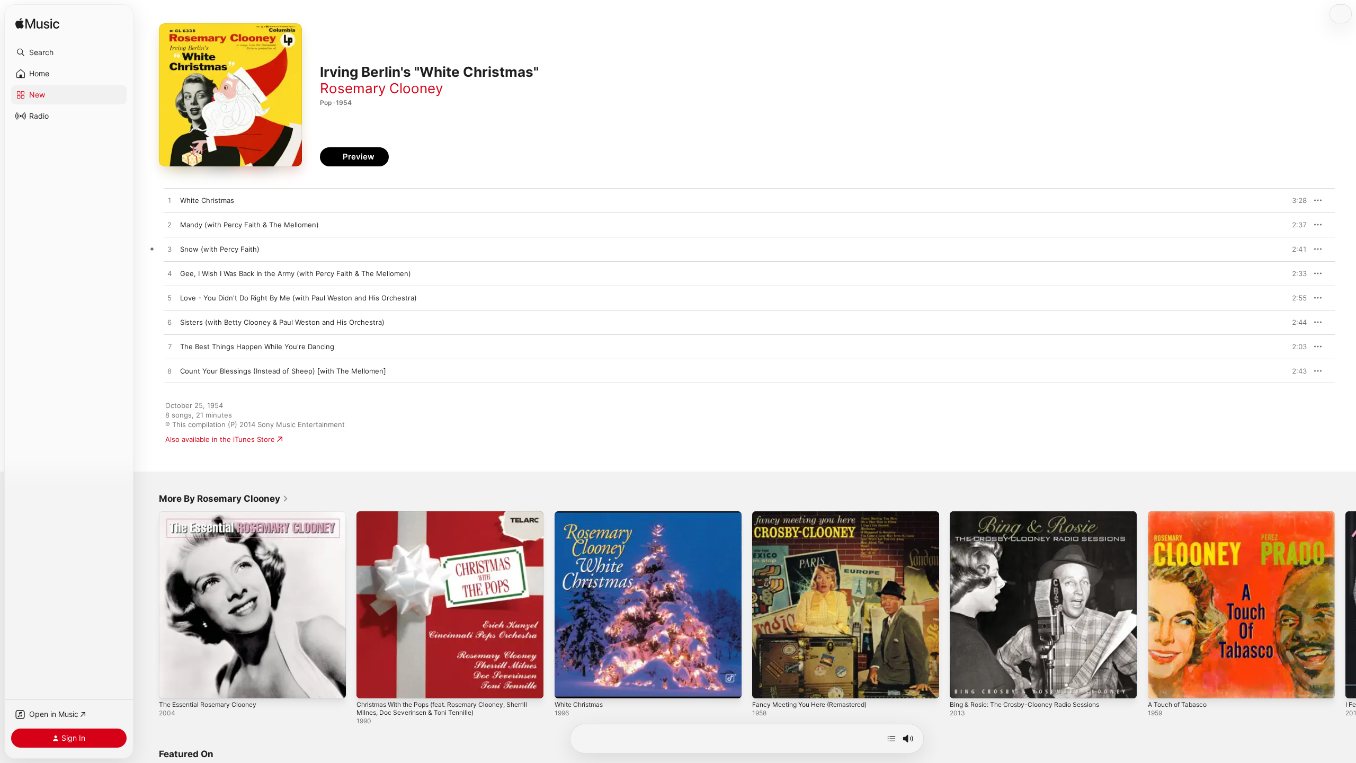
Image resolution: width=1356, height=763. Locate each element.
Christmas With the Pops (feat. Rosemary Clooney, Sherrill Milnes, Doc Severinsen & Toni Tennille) (440, 519)
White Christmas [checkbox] (207, 200)
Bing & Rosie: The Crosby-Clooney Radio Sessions (1032, 515)
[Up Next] (891, 738)
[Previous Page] (148, 605)
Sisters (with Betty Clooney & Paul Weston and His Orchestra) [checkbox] (282, 322)
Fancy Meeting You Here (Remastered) (817, 515)
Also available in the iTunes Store (220, 439)
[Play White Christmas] (568, 685)
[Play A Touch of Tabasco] (1161, 685)
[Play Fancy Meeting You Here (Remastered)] (765, 685)
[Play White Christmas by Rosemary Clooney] (169, 201)
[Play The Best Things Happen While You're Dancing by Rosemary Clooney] (169, 347)
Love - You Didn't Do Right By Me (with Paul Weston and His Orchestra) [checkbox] (298, 298)
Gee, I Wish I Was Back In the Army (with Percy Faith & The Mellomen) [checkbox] (295, 273)
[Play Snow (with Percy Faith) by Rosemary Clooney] (169, 249)
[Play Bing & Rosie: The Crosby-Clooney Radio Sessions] (963, 685)
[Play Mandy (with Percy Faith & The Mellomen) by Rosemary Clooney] (169, 225)
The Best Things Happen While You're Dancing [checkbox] (257, 346)
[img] (37, 24)
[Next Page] (1345, 605)
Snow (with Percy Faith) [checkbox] (220, 249)
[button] (69, 52)
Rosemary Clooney (381, 88)
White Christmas (582, 515)
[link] (224, 498)
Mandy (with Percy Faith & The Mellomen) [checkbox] (249, 224)
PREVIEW (1295, 200)
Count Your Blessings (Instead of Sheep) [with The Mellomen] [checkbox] (283, 371)
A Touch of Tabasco (1180, 515)
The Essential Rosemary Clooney (213, 515)
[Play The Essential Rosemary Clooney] (172, 685)
